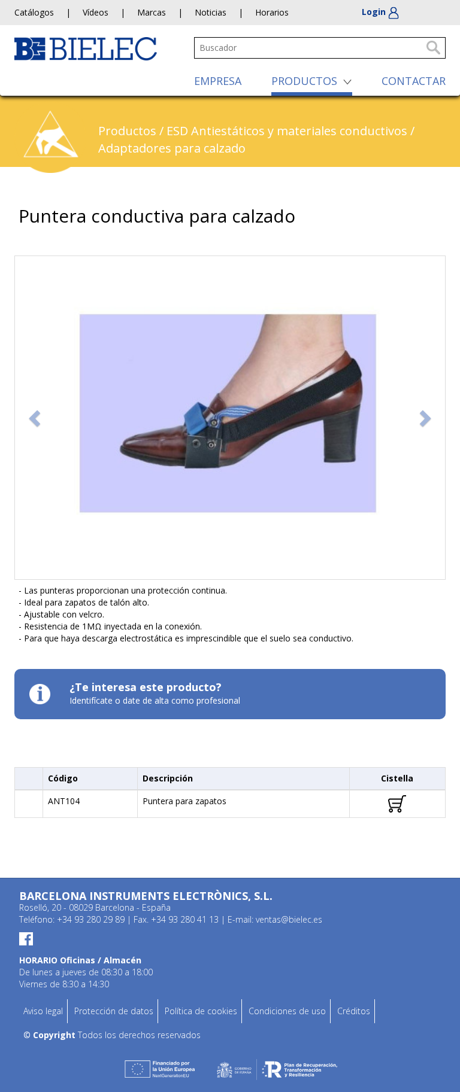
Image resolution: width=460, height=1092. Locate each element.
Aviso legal (43, 1011)
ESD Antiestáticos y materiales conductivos (287, 131)
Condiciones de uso (287, 1011)
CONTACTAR (414, 81)
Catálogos (34, 12)
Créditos (353, 1011)
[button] (36, 417)
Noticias (210, 12)
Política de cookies (201, 1011)
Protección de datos (113, 1011)
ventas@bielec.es (289, 919)
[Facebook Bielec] (230, 938)
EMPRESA (217, 81)
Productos (127, 131)
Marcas (151, 12)
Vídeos (95, 12)
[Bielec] (85, 47)
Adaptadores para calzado (172, 148)
